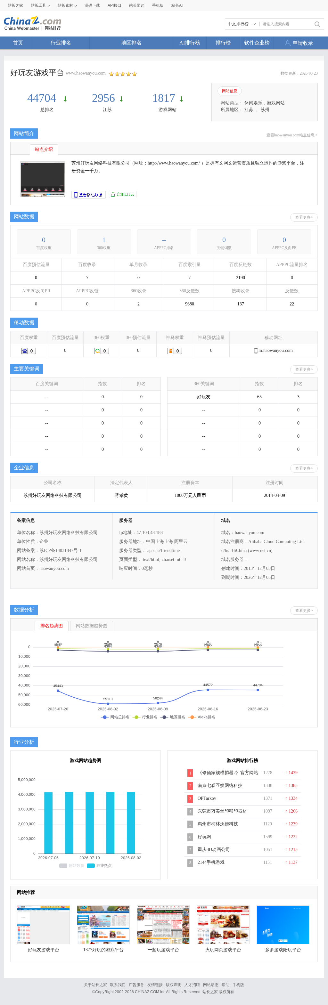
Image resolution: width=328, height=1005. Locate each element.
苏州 (264, 109)
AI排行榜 (189, 42)
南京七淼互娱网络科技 (220, 785)
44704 (43, 98)
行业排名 (61, 42)
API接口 (114, 5)
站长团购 (136, 5)
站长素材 (65, 5)
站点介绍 (44, 149)
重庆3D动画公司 (214, 849)
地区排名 (131, 42)
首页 (18, 42)
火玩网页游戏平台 (223, 949)
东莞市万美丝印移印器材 (222, 811)
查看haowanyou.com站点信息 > (292, 135)
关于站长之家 (95, 985)
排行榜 (223, 42)
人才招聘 (192, 985)
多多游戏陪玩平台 (283, 949)
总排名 (47, 109)
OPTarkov (207, 798)
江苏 (107, 109)
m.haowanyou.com (275, 350)
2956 (103, 98)
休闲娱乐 (253, 103)
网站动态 (210, 985)
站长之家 (15, 5)
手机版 (238, 985)
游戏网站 (167, 109)
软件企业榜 (257, 42)
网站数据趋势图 (91, 625)
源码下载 (92, 5)
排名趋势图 (51, 625)
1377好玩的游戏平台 (103, 949)
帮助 (225, 985)
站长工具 (38, 5)
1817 (163, 98)
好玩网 (204, 836)
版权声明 (173, 985)
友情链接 (155, 985)
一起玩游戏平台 (163, 949)
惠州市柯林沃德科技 (218, 824)
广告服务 (136, 985)
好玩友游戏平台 (43, 949)
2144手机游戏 (211, 862)
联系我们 (118, 985)
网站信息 (229, 91)
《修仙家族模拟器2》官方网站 (228, 772)
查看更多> (304, 217)
